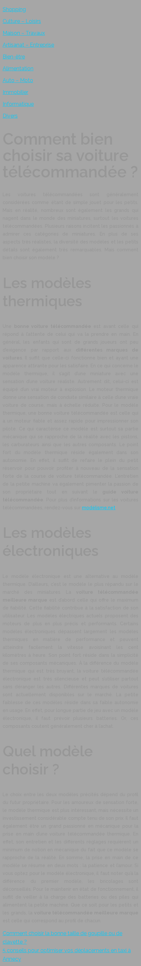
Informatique (18, 104)
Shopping (14, 9)
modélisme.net (98, 507)
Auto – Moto (18, 80)
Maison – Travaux (24, 33)
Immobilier (15, 92)
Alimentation (18, 68)
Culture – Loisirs (22, 21)
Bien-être (14, 57)
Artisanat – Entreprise (28, 45)
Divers (10, 116)
